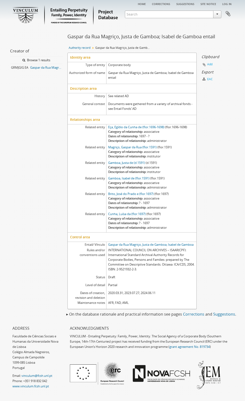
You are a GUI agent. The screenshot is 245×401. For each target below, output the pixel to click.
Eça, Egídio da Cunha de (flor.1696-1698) (136, 127)
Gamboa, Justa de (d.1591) (126, 163)
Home (142, 3)
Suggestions (185, 3)
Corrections (161, 3)
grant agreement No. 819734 (189, 347)
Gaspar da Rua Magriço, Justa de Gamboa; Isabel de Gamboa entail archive (46, 67)
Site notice (208, 3)
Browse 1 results (38, 60)
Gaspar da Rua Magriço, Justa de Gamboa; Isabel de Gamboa (151, 244)
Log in (227, 3)
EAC (209, 79)
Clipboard (228, 14)
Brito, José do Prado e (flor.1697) (131, 194)
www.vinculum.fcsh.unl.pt (30, 386)
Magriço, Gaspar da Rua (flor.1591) (132, 147)
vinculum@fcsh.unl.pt (37, 375)
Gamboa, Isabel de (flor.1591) (129, 178)
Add (209, 64)
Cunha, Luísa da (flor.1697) (127, 214)
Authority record (79, 48)
